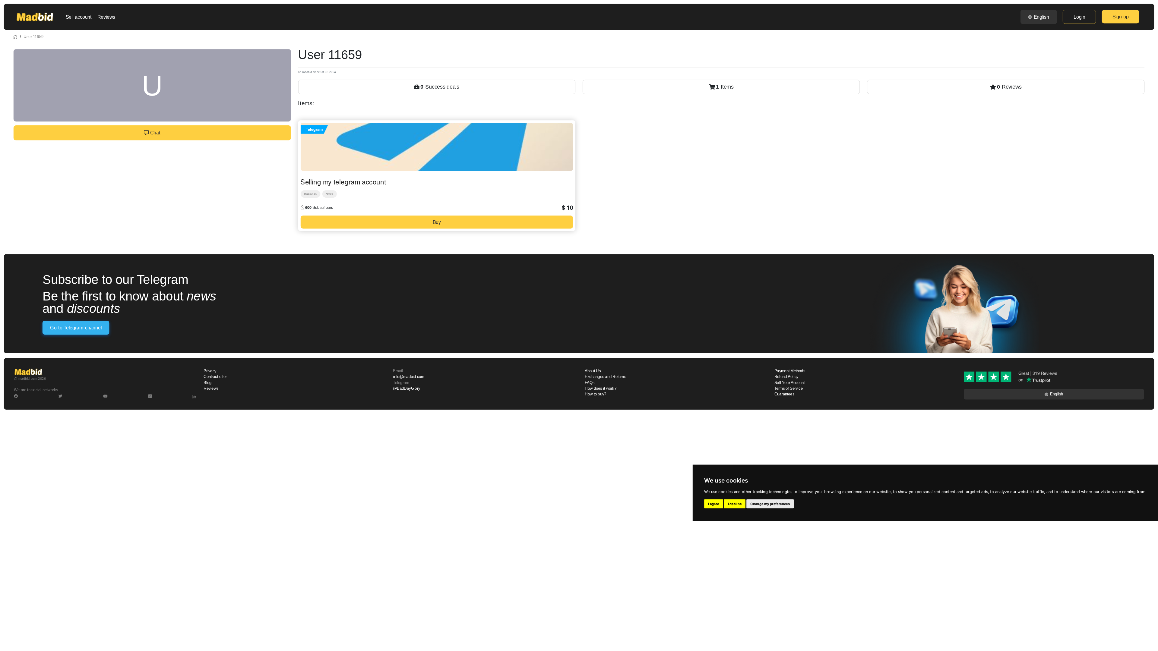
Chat (154, 133)
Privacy (210, 371)
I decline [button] (735, 504)
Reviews (106, 17)
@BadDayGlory (406, 388)
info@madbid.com (408, 377)
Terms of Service (788, 388)
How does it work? (600, 388)
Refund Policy (786, 377)
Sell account (79, 17)
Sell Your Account (789, 383)
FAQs (589, 383)
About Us (593, 371)
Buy (437, 222)
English (1041, 17)
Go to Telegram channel (75, 328)
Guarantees (784, 394)
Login (1079, 17)
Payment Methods (789, 371)
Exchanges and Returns (605, 377)
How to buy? (595, 394)
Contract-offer (215, 377)
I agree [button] (713, 504)
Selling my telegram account (343, 181)
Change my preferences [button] (770, 504)
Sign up (1120, 16)
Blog (207, 383)
